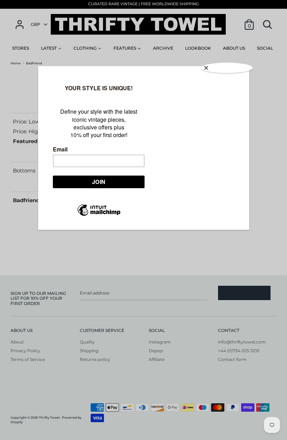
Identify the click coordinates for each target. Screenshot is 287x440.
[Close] (227, 68)
